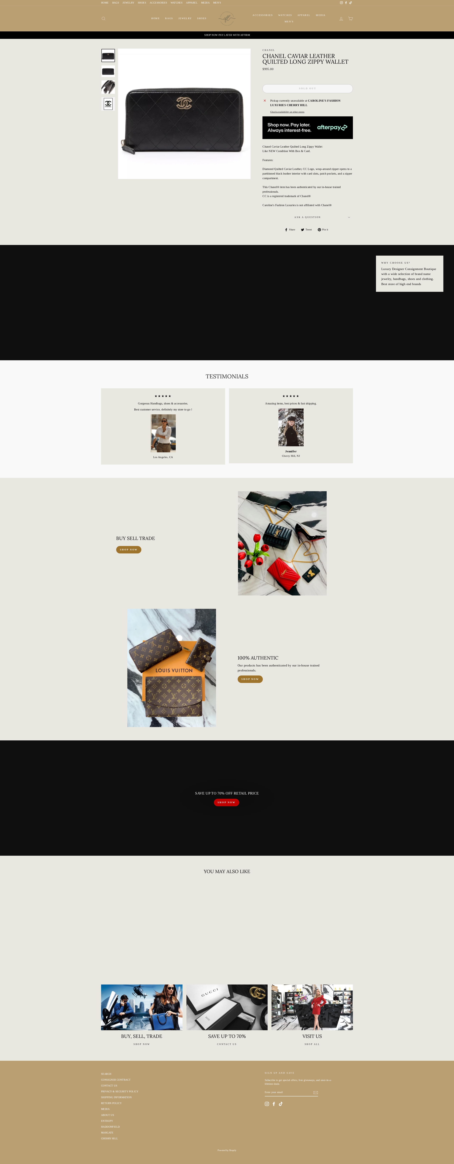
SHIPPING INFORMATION (116, 1097)
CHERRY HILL (109, 1138)
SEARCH (106, 1074)
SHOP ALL (312, 1044)
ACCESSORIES (158, 2)
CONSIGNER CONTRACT (116, 1080)
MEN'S (217, 2)
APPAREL (192, 2)
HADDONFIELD (110, 1127)
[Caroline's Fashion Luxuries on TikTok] (281, 1104)
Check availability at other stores (287, 112)
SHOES (142, 2)
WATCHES (176, 2)
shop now (129, 549)
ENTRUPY (107, 1121)
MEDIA (205, 2)
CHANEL (268, 50)
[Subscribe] (315, 1092)
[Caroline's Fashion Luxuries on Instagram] (267, 1104)
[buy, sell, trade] (141, 1007)
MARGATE (107, 1132)
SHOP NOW (226, 802)
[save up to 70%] (227, 1007)
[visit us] (312, 1007)
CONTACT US (109, 1085)
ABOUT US (107, 1115)
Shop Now (250, 679)
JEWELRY (128, 2)
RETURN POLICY (111, 1103)
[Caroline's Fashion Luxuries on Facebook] (274, 1104)
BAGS (115, 2)
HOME (105, 2)
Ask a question (307, 217)
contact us (227, 1044)
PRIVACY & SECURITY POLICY (119, 1091)
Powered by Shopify (227, 1150)
